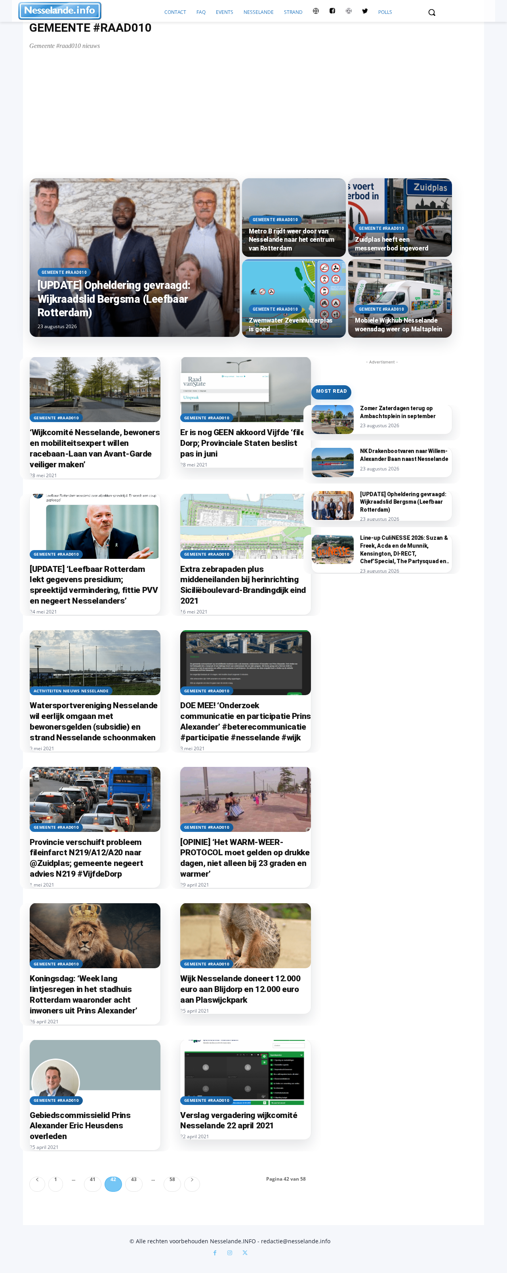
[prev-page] (37, 1184)
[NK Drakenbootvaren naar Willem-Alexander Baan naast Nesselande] (333, 462)
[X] (244, 1253)
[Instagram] (229, 1253)
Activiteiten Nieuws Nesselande (71, 691)
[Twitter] (365, 12)
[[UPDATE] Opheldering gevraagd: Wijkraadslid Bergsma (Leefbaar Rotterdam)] (135, 257)
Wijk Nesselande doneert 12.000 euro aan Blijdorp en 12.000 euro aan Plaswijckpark (240, 989)
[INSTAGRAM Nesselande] (316, 12)
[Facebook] (214, 1253)
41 (92, 1180)
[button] (431, 12)
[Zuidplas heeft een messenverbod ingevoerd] (400, 217)
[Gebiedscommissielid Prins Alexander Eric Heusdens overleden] (95, 1072)
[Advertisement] (219, 113)
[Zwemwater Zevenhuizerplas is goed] (294, 298)
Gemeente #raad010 (64, 272)
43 (134, 1180)
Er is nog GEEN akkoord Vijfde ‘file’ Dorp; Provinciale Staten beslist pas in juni (243, 443)
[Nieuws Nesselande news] (88, 11)
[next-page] (192, 1184)
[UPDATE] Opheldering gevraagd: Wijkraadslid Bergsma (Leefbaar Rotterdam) (403, 502)
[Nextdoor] (349, 12)
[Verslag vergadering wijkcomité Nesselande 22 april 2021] (245, 1072)
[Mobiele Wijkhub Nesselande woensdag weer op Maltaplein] (400, 298)
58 (172, 1180)
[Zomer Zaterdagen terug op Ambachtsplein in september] (333, 419)
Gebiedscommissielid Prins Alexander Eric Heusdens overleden (80, 1126)
